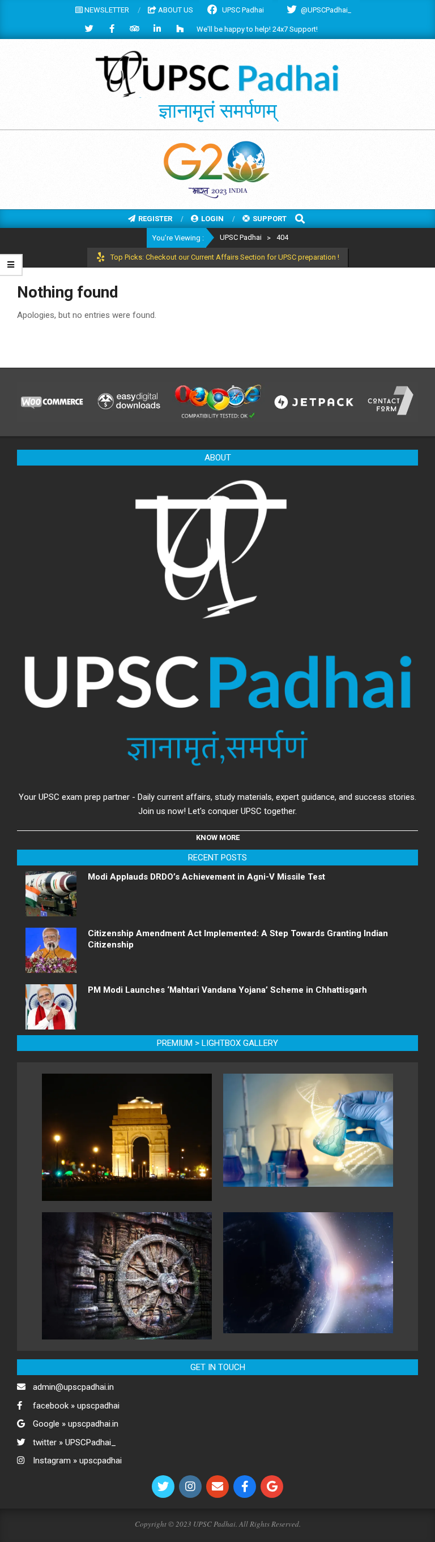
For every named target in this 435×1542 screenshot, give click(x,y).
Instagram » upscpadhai (77, 1460)
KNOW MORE (218, 837)
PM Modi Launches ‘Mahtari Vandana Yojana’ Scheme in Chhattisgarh (227, 990)
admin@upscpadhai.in (73, 1387)
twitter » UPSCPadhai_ (74, 1442)
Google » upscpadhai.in (75, 1424)
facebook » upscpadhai (76, 1406)
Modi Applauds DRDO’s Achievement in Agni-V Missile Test (206, 877)
